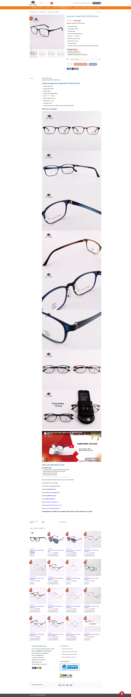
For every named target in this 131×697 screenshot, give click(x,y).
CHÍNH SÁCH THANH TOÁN (67, 648)
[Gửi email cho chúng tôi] (78, 3)
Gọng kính (42, 12)
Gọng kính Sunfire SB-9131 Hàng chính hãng (91, 579)
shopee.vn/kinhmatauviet (52, 502)
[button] (87, 3)
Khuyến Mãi (83, 7)
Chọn (32, 555)
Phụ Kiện (77, 7)
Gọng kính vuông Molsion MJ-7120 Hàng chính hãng (55, 635)
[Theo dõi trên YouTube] (83, 3)
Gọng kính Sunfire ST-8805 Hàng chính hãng (73, 607)
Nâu (61, 522)
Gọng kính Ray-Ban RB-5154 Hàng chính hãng (91, 635)
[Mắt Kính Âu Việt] (33, 3)
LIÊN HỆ (97, 7)
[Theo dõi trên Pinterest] (81, 3)
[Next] (62, 31)
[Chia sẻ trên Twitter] (70, 69)
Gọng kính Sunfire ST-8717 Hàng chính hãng (37, 579)
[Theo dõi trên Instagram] (74, 3)
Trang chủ (33, 12)
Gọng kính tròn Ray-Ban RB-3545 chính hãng (37, 607)
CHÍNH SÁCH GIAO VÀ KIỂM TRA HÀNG (69, 651)
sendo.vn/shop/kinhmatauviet (53, 508)
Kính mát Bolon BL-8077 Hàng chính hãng (56, 551)
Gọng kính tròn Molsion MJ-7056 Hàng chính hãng (73, 635)
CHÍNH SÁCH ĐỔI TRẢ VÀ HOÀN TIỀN (69, 654)
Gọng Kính (40, 7)
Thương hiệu (63, 7)
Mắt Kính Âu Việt (50, 499)
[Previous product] (100, 12)
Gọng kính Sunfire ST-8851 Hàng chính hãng (91, 607)
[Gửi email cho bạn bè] (73, 69)
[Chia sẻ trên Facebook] (68, 69)
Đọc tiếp (87, 639)
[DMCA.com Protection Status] (66, 675)
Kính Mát (48, 7)
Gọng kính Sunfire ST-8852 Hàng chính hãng (55, 607)
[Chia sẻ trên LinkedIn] (77, 69)
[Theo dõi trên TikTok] (76, 3)
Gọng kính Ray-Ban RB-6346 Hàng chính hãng (55, 579)
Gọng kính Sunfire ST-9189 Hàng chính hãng (91, 551)
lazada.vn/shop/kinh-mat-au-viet (53, 505)
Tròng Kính (55, 7)
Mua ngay (93, 64)
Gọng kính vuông (53, 12)
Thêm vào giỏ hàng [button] (53, 555)
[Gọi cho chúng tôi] (80, 3)
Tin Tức (70, 7)
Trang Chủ (34, 7)
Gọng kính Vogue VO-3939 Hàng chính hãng (37, 635)
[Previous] (32, 31)
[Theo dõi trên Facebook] (72, 3)
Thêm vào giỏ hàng (80, 64)
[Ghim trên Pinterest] (75, 69)
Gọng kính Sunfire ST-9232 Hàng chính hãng (73, 579)
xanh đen (64, 522)
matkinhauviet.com (51, 495)
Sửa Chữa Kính (91, 7)
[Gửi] (52, 3)
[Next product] (97, 12)
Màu (67, 59)
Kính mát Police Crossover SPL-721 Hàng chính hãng (74, 551)
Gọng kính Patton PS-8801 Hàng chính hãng (37, 551)
